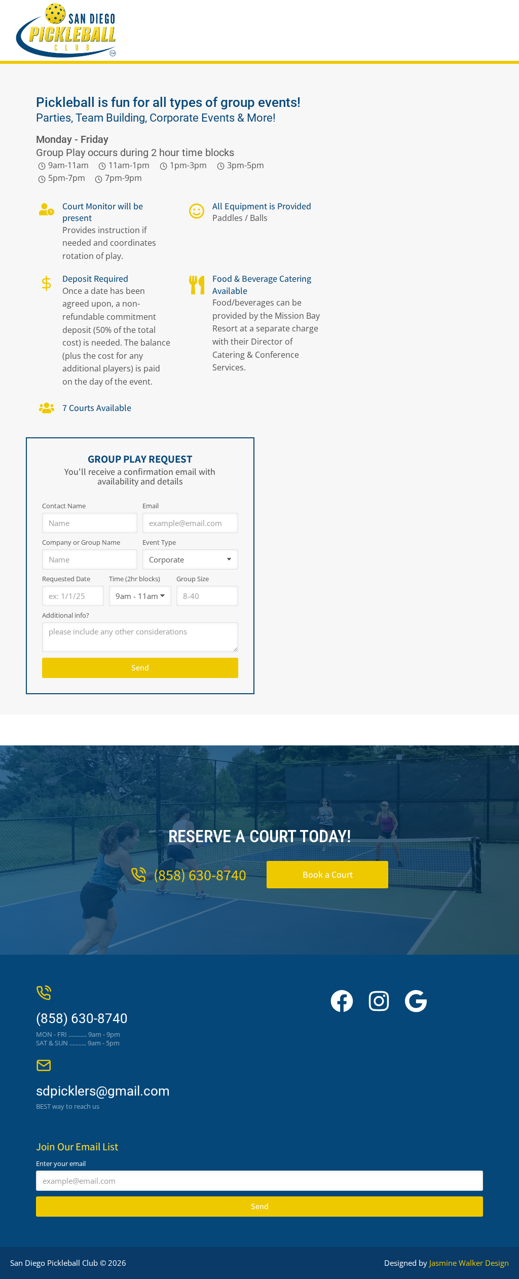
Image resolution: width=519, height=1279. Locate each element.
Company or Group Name (81, 542)
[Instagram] (379, 1001)
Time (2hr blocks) (134, 579)
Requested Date (66, 579)
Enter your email (61, 1163)
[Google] (416, 1001)
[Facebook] (342, 1001)
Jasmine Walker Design (469, 1263)
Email (150, 506)
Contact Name (64, 506)
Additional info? (65, 615)
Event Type (159, 542)
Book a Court (328, 874)
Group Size (192, 579)
